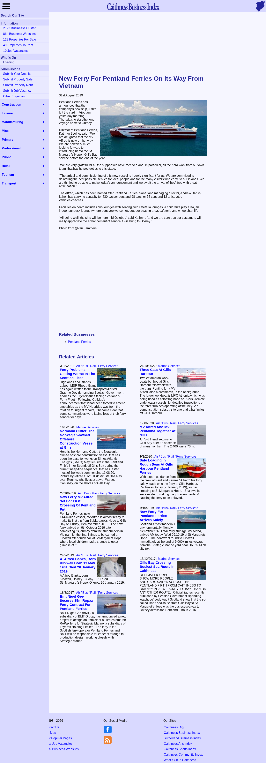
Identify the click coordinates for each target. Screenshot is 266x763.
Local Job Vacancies (58, 743)
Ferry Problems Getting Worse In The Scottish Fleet (77, 374)
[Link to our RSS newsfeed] (108, 739)
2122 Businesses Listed (19, 28)
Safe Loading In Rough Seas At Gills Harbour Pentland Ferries (156, 466)
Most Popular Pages (58, 738)
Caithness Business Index (182, 732)
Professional (11, 148)
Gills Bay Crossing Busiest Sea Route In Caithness (157, 567)
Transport (9, 183)
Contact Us (51, 727)
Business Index (133, 6)
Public (6, 157)
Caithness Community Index (183, 754)
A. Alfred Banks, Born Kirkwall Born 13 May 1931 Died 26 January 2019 (78, 565)
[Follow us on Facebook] (108, 732)
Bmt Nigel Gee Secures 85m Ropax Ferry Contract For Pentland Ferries (76, 603)
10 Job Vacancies (15, 50)
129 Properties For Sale (19, 39)
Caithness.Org (174, 727)
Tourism (8, 174)
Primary (7, 139)
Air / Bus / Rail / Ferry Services (97, 366)
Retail (6, 166)
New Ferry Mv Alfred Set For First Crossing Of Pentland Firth (78, 503)
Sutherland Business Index (182, 738)
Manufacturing (12, 122)
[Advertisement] (133, 43)
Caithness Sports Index (180, 749)
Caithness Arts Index (178, 743)
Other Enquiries (14, 96)
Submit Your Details (17, 73)
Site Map (50, 732)
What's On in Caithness (180, 760)
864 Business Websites (19, 33)
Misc (5, 130)
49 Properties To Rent (18, 45)
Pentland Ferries (79, 341)
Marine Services (169, 366)
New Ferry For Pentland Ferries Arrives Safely (153, 516)
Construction (11, 104)
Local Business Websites (61, 749)
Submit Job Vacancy (17, 90)
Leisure (7, 113)
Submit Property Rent (18, 85)
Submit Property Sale (18, 79)
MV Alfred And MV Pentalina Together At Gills (157, 431)
